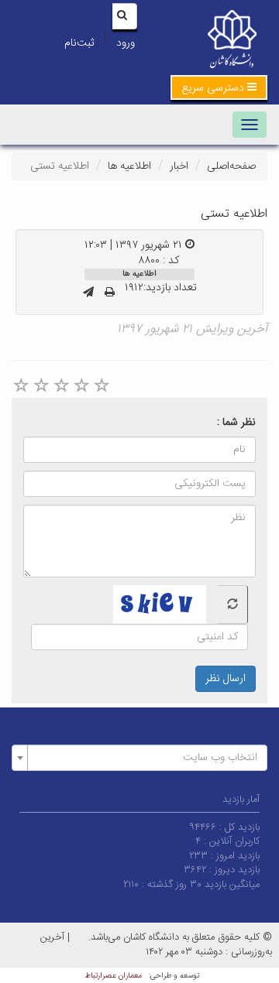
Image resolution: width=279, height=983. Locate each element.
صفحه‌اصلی (231, 166)
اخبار (179, 166)
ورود (125, 43)
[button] (218, 87)
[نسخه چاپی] (110, 293)
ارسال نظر (225, 679)
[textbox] (144, 758)
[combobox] (139, 758)
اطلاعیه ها (129, 166)
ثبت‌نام (79, 43)
